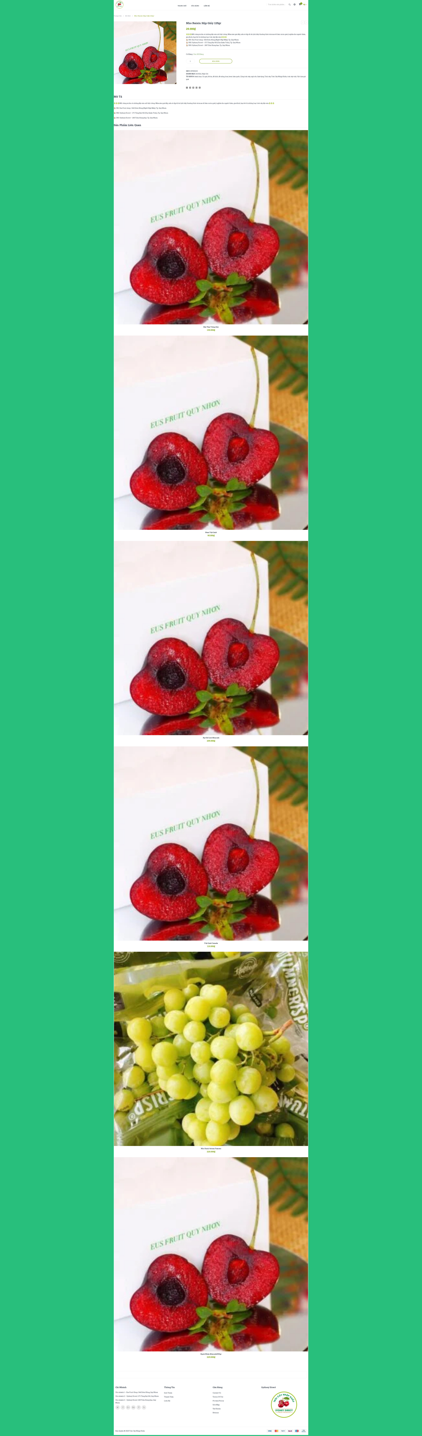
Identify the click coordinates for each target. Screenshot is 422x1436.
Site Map (216, 1405)
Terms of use (218, 1397)
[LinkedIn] (200, 88)
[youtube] (133, 1407)
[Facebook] (187, 88)
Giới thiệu (168, 1393)
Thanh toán (169, 1397)
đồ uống (222, 76)
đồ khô (215, 76)
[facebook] (123, 1407)
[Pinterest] (193, 88)
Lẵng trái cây (245, 76)
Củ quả (204, 76)
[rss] (144, 1407)
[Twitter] (190, 88)
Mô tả (118, 96)
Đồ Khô (128, 16)
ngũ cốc (254, 76)
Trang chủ (182, 6)
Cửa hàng (195, 6)
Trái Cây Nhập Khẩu (279, 76)
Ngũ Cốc (205, 74)
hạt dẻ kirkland (306, 22)
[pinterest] (138, 1407)
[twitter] (117, 1407)
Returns (216, 1413)
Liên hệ (207, 6)
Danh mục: (191, 74)
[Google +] (196, 88)
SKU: (188, 71)
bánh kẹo (198, 76)
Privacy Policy (218, 1401)
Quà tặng (260, 76)
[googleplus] (128, 1407)
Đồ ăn (210, 76)
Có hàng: (189, 54)
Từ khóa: (190, 76)
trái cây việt (291, 76)
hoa (226, 76)
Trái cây (268, 76)
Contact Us (217, 1393)
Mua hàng (215, 61)
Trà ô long (302, 22)
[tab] (118, 96)
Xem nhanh (214, 329)
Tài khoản (217, 1409)
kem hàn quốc (234, 76)
